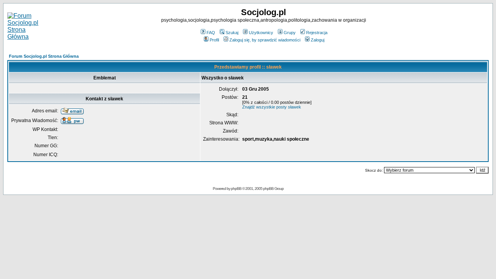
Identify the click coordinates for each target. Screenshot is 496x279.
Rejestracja (316, 32)
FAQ (211, 32)
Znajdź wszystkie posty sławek (271, 107)
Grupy (290, 32)
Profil (214, 40)
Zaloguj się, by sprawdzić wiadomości (264, 40)
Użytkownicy (261, 32)
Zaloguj (317, 40)
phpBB (236, 188)
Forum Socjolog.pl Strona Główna (44, 56)
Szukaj (232, 32)
